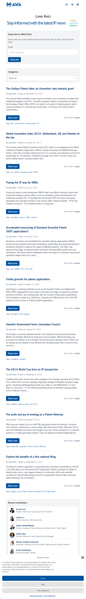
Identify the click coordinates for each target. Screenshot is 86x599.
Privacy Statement (49, 596)
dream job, (15, 446)
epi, (12, 269)
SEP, (27, 269)
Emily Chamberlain (23, 550)
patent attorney (40, 446)
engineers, (23, 446)
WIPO (35, 172)
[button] (83, 557)
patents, (21, 404)
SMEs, (28, 217)
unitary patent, (31, 123)
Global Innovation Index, (23, 172)
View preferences (43, 590)
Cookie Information (36, 596)
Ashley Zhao (21, 534)
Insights (77, 117)
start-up (34, 217)
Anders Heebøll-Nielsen (25, 525)
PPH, (23, 269)
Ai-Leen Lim (21, 509)
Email (10, 47)
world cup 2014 (31, 404)
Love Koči (12, 94)
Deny (43, 584)
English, (14, 491)
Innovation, (15, 314)
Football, (14, 404)
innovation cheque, (18, 217)
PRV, (22, 314)
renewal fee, (20, 123)
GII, (12, 172)
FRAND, (17, 269)
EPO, (13, 123)
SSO (30, 269)
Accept (43, 578)
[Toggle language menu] (77, 4)
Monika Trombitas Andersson (27, 542)
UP (38, 123)
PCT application (49, 491)
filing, (19, 491)
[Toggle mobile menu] (66, 4)
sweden (27, 314)
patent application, (35, 491)
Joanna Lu (20, 517)
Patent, (31, 446)
